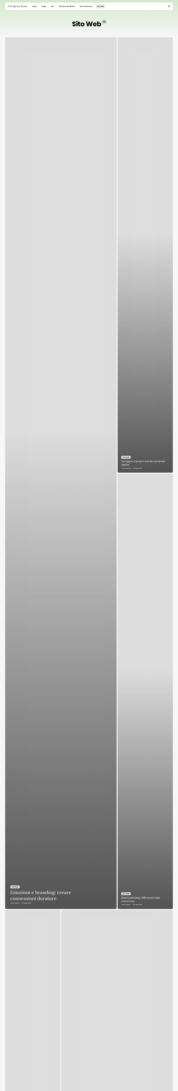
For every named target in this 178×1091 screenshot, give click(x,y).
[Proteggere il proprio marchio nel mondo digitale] (145, 255)
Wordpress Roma (17, 6)
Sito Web (15, 887)
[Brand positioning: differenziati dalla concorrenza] (145, 691)
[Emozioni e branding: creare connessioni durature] (61, 473)
